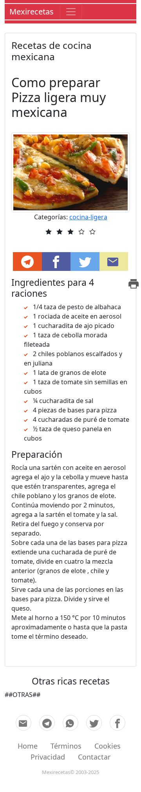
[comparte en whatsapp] (70, 723)
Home (28, 746)
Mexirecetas (31, 11)
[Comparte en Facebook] (56, 261)
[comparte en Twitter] (94, 723)
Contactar (94, 757)
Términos (66, 746)
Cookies (107, 746)
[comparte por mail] (23, 723)
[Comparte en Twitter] (84, 261)
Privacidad (48, 757)
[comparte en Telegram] (27, 261)
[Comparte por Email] (113, 261)
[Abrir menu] (71, 12)
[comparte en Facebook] (117, 723)
